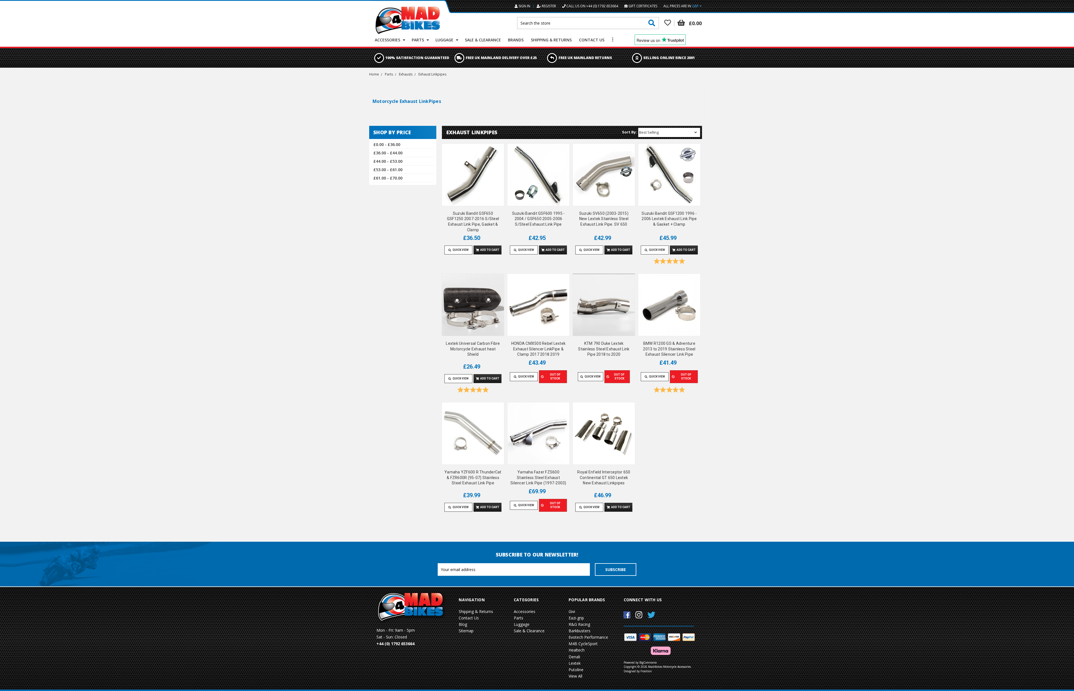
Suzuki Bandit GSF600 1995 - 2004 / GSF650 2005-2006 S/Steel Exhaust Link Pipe (538, 219)
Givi (572, 611)
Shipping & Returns (551, 40)
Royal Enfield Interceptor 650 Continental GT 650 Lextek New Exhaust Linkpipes (603, 477)
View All (575, 676)
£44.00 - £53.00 (387, 161)
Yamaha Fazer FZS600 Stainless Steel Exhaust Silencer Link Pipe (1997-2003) (538, 477)
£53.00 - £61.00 (387, 169)
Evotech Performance (588, 637)
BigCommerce (648, 662)
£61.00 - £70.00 (387, 178)
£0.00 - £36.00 (386, 144)
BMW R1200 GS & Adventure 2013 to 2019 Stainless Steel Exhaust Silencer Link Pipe (669, 349)
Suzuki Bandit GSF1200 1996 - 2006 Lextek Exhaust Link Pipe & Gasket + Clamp (669, 219)
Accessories (388, 40)
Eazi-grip (576, 618)
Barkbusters (579, 630)
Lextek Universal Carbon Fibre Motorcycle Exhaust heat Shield (473, 349)
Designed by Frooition (638, 671)
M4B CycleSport (583, 643)
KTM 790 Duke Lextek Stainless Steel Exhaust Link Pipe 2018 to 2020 (603, 349)
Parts (418, 40)
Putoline (576, 669)
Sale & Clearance (483, 40)
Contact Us (591, 40)
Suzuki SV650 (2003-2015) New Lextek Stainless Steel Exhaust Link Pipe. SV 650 (604, 219)
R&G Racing (579, 624)
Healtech (577, 650)
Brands (516, 40)
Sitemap (466, 630)
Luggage (444, 40)
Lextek (575, 663)
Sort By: (629, 132)
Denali (574, 656)
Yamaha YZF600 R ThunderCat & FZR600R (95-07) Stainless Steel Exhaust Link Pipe (472, 477)
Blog (463, 624)
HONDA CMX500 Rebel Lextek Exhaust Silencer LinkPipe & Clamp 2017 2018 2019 (538, 349)
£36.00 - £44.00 (387, 152)
